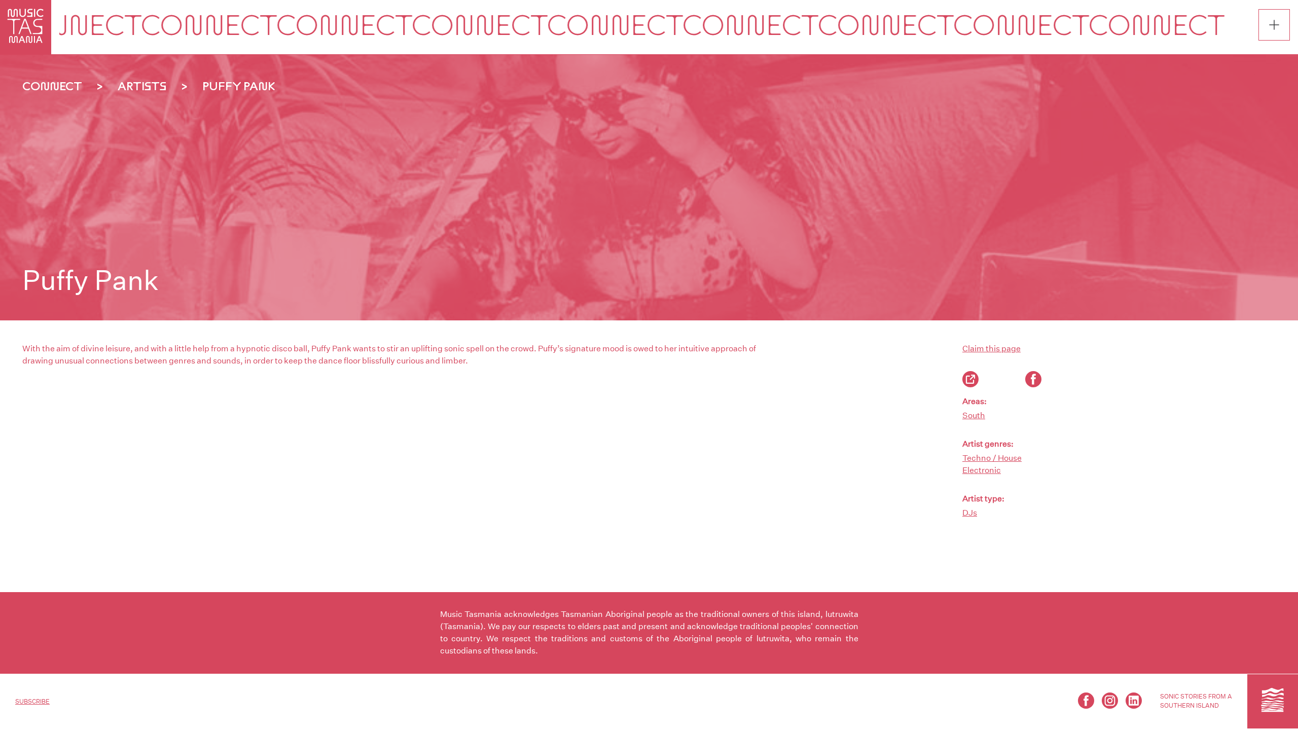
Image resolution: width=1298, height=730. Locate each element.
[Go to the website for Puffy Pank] (970, 379)
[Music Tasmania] (1272, 701)
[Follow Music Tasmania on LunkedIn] (1134, 700)
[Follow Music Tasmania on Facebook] (1086, 700)
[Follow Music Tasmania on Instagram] (1110, 700)
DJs (969, 513)
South (973, 415)
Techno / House (992, 458)
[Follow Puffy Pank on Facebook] (1033, 379)
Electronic (981, 470)
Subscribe (32, 701)
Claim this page (991, 348)
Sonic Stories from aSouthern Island (1196, 701)
